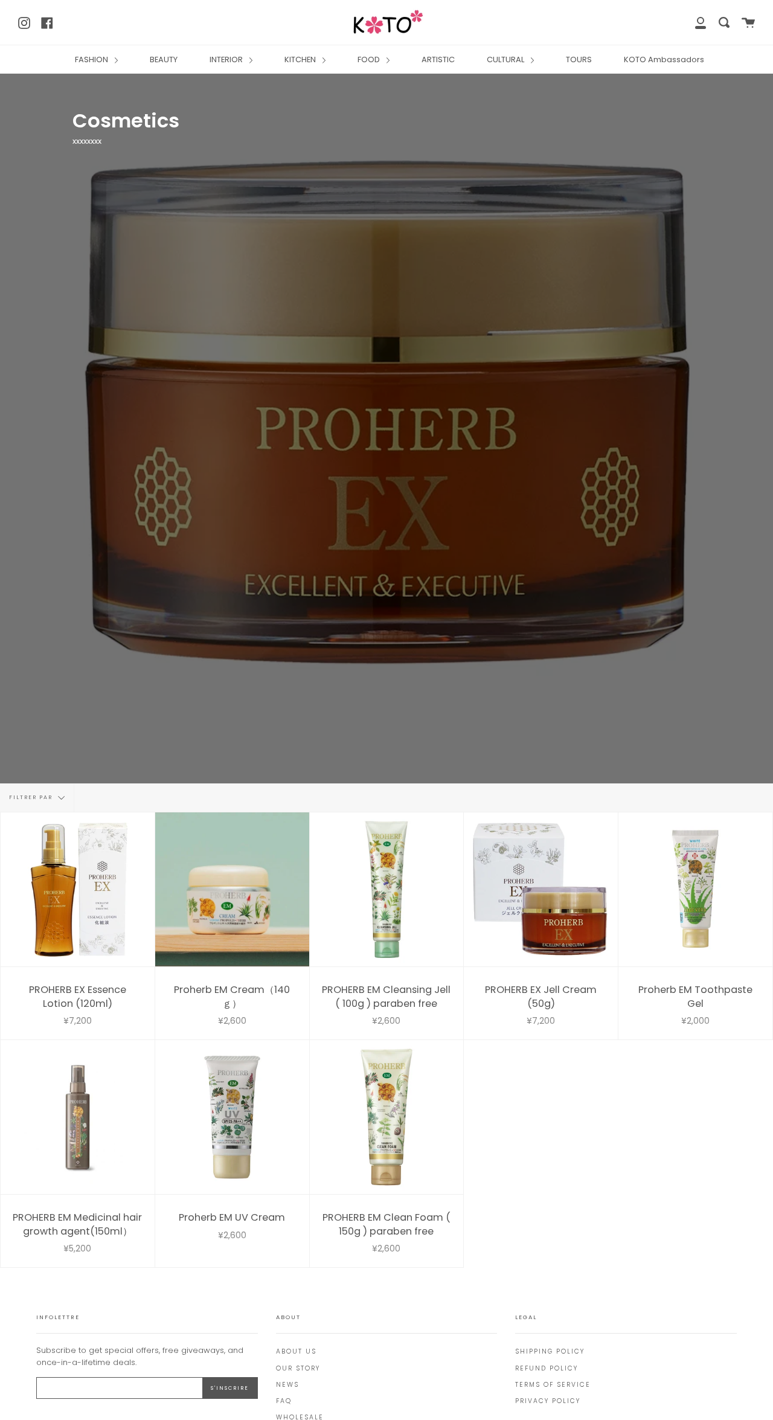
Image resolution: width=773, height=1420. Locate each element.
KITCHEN (301, 59)
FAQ (284, 1401)
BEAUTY (164, 59)
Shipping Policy (550, 1351)
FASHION (92, 59)
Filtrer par (32, 798)
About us (296, 1351)
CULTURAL (506, 59)
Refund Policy (546, 1368)
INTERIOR (227, 59)
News (287, 1384)
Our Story (298, 1368)
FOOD (370, 59)
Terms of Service (553, 1384)
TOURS (579, 59)
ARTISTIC (438, 59)
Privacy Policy (547, 1401)
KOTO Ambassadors (664, 59)
